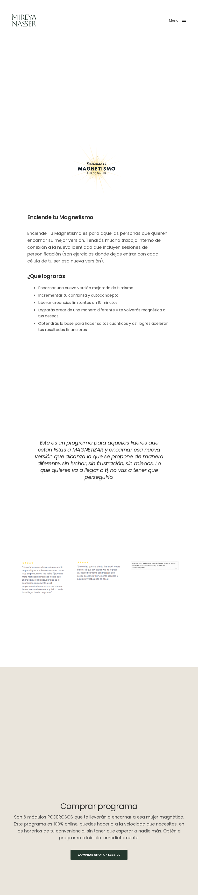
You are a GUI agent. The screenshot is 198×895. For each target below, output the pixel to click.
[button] (99, 855)
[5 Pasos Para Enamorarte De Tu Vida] (24, 20)
